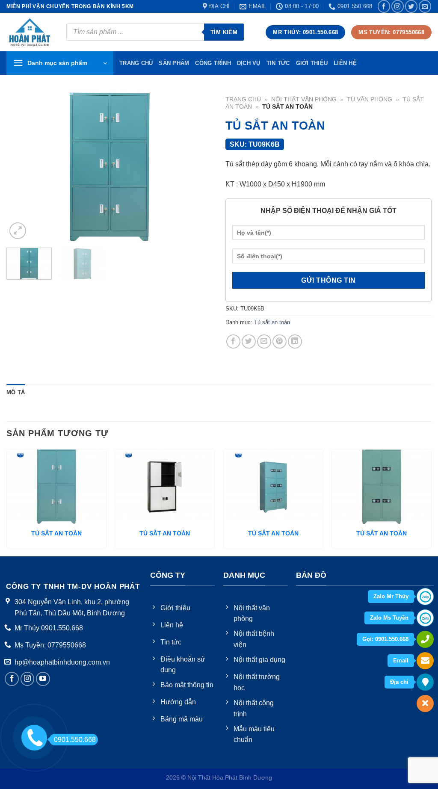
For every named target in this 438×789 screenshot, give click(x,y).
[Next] (197, 167)
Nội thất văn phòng (304, 99)
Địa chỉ (399, 682)
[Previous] (21, 167)
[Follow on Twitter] (411, 6)
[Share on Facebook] (233, 341)
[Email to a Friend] (264, 341)
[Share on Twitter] (249, 341)
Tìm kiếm (223, 32)
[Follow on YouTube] (43, 679)
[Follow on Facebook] (384, 6)
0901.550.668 (75, 739)
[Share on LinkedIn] (295, 341)
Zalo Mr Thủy (390, 596)
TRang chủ (136, 63)
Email (400, 660)
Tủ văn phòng (369, 99)
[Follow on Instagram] (397, 6)
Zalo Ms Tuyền (389, 618)
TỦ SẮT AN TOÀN (56, 533)
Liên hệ (345, 63)
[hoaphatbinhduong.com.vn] (29, 32)
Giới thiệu (312, 63)
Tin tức (278, 63)
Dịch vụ (248, 63)
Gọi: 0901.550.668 (385, 639)
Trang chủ (243, 99)
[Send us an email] (425, 6)
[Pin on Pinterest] (279, 341)
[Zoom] (17, 230)
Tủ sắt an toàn (272, 322)
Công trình (213, 63)
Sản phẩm (174, 63)
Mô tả (15, 392)
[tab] (15, 392)
